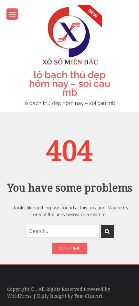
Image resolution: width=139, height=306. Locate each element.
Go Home (69, 248)
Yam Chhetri (88, 296)
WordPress (19, 296)
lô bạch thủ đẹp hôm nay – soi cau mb (69, 83)
